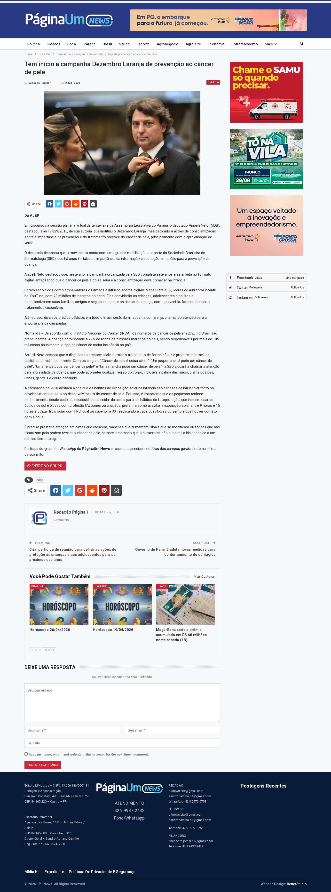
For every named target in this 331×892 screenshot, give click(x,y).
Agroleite (193, 44)
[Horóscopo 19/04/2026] (122, 604)
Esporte (143, 44)
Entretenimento (245, 44)
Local (72, 44)
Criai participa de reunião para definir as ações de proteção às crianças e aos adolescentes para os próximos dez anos (72, 554)
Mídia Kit (32, 871)
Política (33, 44)
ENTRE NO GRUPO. (47, 466)
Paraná (90, 44)
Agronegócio (168, 44)
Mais (269, 44)
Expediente (54, 871)
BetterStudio (297, 884)
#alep (39, 479)
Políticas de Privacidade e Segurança (102, 871)
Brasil (107, 44)
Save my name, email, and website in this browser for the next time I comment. (89, 754)
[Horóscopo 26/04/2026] (59, 604)
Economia (216, 44)
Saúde (124, 44)
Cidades (53, 44)
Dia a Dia (213, 82)
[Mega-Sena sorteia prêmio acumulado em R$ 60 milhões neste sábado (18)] (185, 604)
